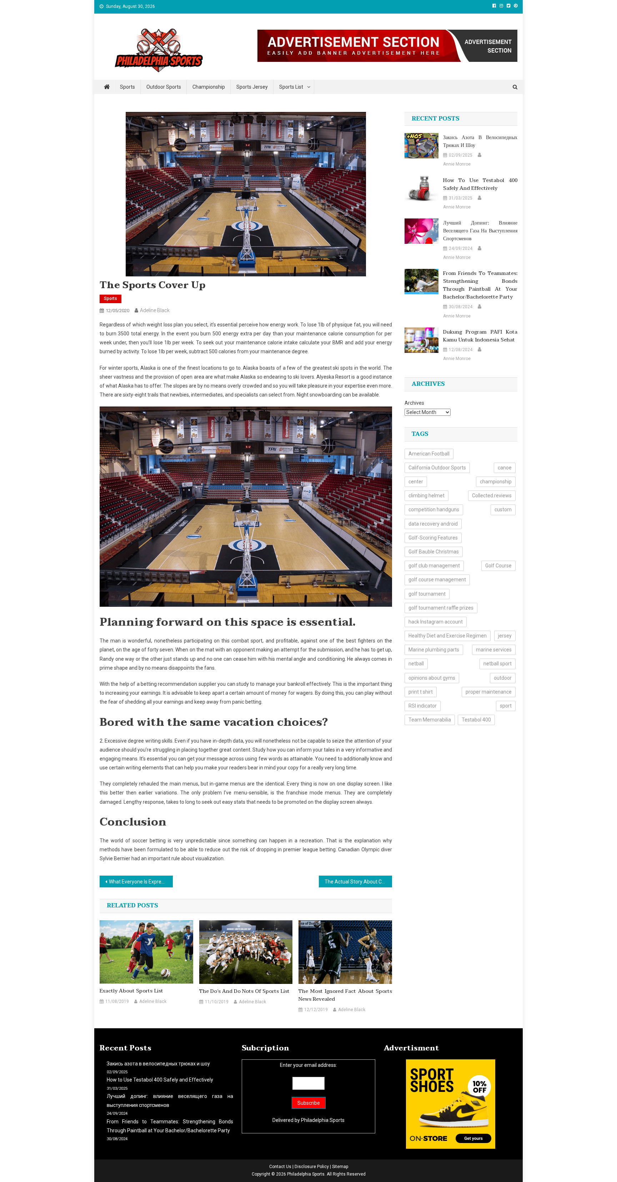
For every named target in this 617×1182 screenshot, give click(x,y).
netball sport (497, 663)
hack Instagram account (435, 622)
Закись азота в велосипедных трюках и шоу (480, 141)
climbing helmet (426, 495)
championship (496, 481)
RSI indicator (422, 706)
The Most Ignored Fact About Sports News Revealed (345, 995)
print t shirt (420, 692)
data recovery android (433, 524)
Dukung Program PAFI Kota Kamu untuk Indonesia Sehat (480, 336)
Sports (127, 87)
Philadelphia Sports (323, 1120)
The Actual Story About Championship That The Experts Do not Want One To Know (358, 882)
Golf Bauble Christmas (433, 552)
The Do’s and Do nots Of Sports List (244, 991)
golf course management (437, 579)
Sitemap (340, 1166)
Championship (208, 87)
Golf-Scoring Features (433, 538)
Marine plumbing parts (433, 649)
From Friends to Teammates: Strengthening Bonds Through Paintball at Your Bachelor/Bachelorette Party (480, 285)
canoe (505, 468)
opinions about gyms (431, 678)
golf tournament (427, 594)
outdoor (503, 678)
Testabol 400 (476, 720)
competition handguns (433, 509)
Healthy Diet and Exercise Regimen (447, 636)
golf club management (434, 565)
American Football (429, 454)
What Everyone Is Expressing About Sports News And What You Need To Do (141, 882)
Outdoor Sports (163, 87)
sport (506, 706)
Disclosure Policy (312, 1166)
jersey (505, 636)
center (415, 481)
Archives (414, 403)
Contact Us (280, 1166)
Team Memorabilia (429, 720)
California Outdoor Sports (437, 468)
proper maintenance (489, 692)
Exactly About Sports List (131, 991)
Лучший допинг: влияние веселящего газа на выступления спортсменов (480, 231)
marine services (494, 649)
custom (503, 509)
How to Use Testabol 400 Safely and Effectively (480, 184)
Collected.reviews (492, 495)
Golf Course (498, 565)
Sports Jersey (252, 87)
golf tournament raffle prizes (440, 608)
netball (416, 663)
